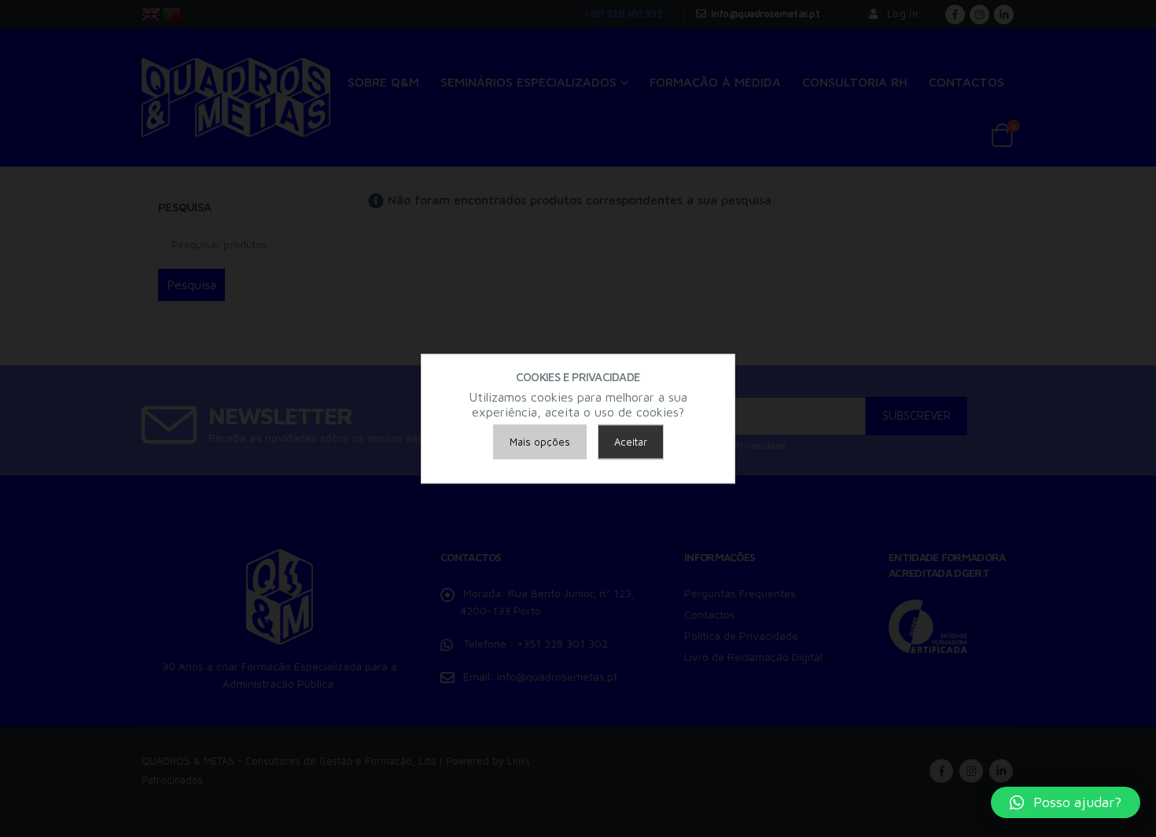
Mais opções (540, 441)
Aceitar (630, 441)
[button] (1065, 802)
